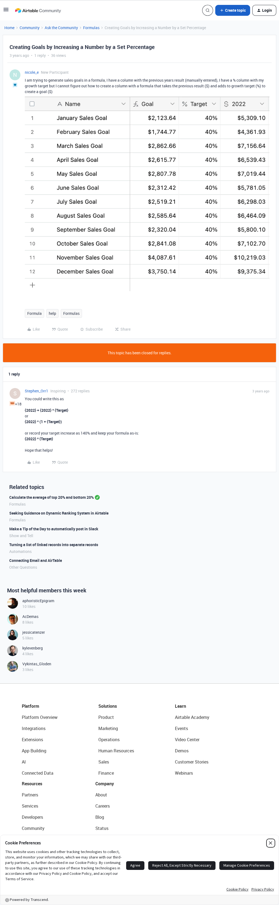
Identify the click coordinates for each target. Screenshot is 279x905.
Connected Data (37, 773)
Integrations (34, 728)
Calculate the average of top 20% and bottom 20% (51, 497)
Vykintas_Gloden (36, 663)
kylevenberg (32, 648)
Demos (182, 751)
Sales (103, 762)
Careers (102, 806)
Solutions (107, 706)
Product (106, 717)
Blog (99, 817)
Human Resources (116, 751)
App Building (34, 751)
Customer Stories (191, 762)
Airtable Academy (192, 717)
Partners (30, 795)
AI (24, 762)
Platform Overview (39, 717)
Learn (180, 706)
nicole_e (32, 72)
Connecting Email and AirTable (35, 560)
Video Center (187, 740)
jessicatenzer (33, 632)
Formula (34, 313)
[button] (6, 11)
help (52, 313)
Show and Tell (21, 535)
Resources (32, 784)
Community (30, 27)
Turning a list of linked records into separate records (53, 544)
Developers (32, 817)
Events (181, 728)
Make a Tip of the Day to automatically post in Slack (53, 528)
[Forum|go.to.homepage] (38, 10)
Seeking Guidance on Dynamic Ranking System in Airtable (58, 513)
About (101, 795)
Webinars (184, 773)
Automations (20, 551)
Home (9, 27)
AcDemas (30, 616)
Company (104, 784)
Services (30, 806)
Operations (109, 740)
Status (101, 828)
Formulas (91, 27)
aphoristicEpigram (38, 600)
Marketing (108, 728)
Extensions (32, 740)
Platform (30, 706)
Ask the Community (61, 27)
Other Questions (23, 567)
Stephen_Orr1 (36, 390)
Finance (106, 773)
